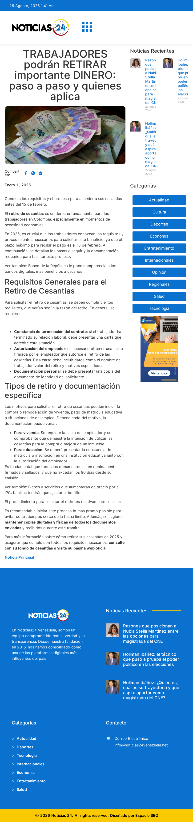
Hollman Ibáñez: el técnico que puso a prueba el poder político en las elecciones (151, 659)
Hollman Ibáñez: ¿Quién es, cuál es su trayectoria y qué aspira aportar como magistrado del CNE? (151, 690)
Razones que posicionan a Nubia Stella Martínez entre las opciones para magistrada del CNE (155, 81)
